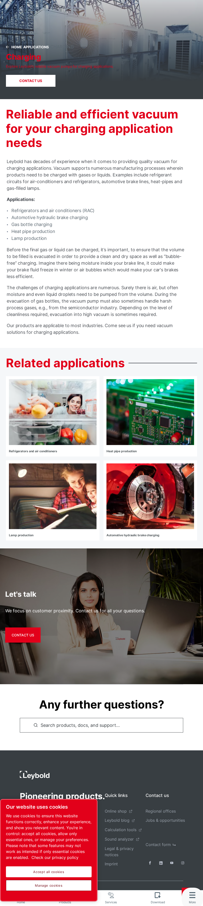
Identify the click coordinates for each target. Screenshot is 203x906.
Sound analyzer (119, 839)
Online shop (116, 811)
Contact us (30, 81)
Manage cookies (48, 885)
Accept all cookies (48, 872)
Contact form (158, 844)
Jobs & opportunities (165, 820)
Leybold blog (117, 820)
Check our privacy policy (54, 857)
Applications (36, 47)
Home (16, 47)
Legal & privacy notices (119, 851)
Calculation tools (120, 829)
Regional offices (161, 811)
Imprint (111, 863)
